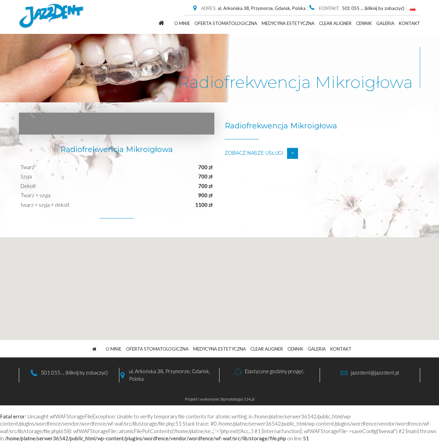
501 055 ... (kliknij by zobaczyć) (74, 372)
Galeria (385, 23)
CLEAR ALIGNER (335, 23)
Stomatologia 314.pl (237, 399)
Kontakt (409, 23)
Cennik (364, 23)
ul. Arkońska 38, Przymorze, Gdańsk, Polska (262, 8)
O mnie (182, 23)
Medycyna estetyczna (288, 23)
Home (161, 22)
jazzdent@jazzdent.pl (375, 372)
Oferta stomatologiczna (225, 23)
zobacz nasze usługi (254, 153)
